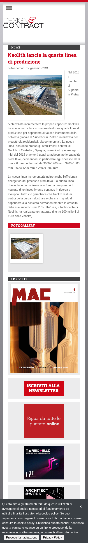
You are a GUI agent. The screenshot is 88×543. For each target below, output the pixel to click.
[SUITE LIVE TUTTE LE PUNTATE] (44, 421)
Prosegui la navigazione (21, 537)
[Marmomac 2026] (44, 462)
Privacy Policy (52, 537)
